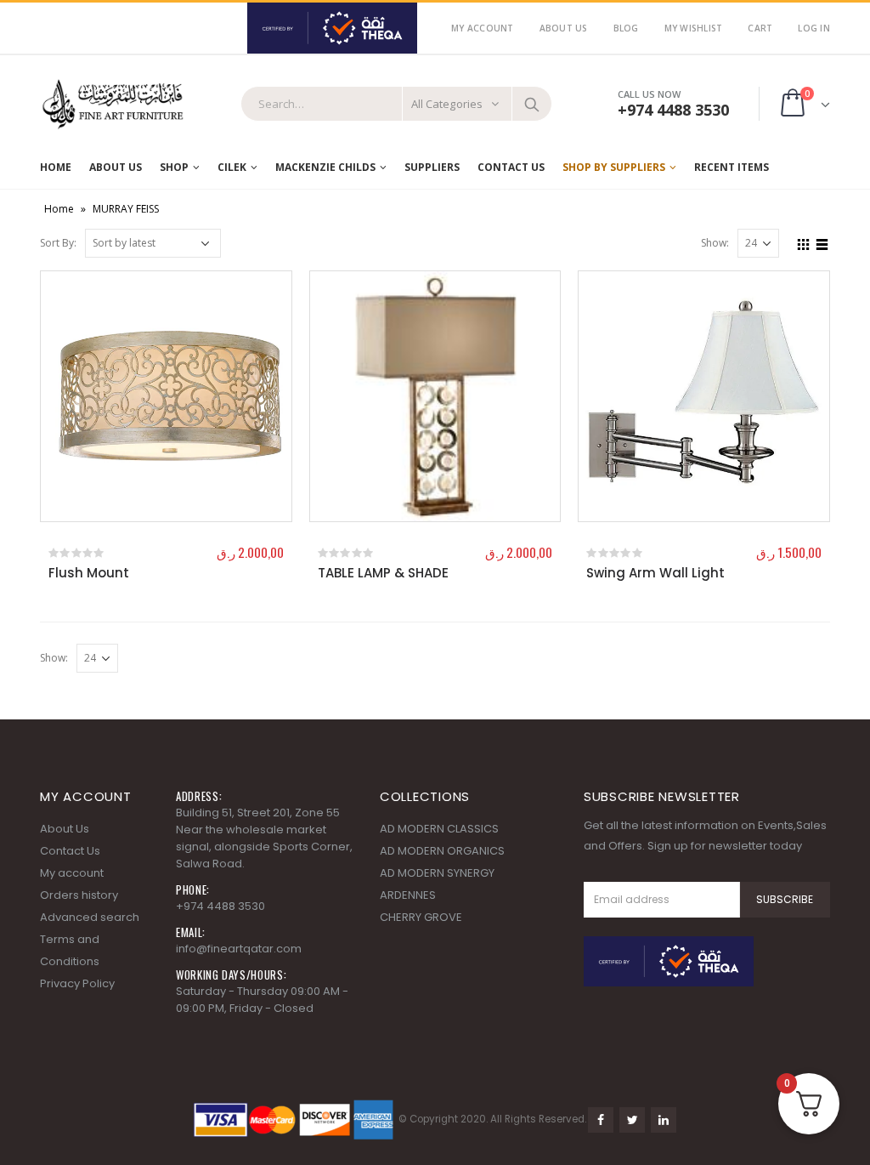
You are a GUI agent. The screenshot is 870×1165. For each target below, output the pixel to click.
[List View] (822, 242)
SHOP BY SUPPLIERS (613, 167)
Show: (715, 243)
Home (55, 167)
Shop (174, 167)
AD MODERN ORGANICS (442, 851)
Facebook (600, 1120)
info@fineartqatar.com (239, 949)
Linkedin (663, 1120)
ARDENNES (408, 895)
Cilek (232, 167)
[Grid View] (803, 242)
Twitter (632, 1120)
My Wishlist (693, 28)
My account (72, 873)
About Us (564, 28)
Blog (626, 28)
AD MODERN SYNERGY (437, 873)
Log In (814, 28)
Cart (760, 28)
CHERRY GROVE (421, 917)
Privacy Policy (77, 983)
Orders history (79, 895)
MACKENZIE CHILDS (325, 167)
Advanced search (89, 917)
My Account (482, 28)
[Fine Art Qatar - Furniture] (112, 104)
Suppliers (432, 167)
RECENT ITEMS (731, 167)
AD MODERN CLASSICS (439, 829)
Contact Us (511, 167)
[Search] (531, 104)
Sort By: (58, 243)
